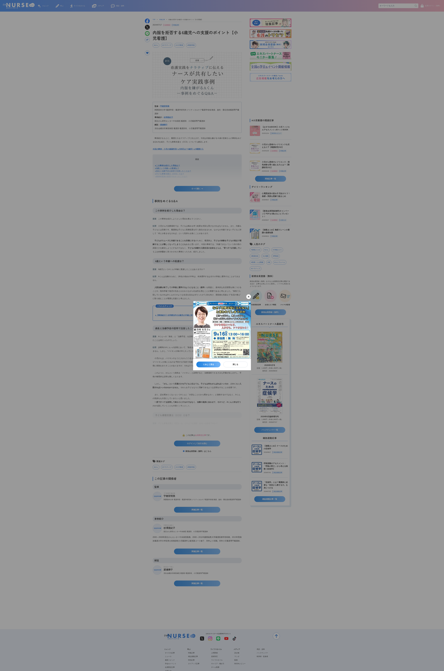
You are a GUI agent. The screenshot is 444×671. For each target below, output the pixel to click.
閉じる (235, 364)
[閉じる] (248, 296)
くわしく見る (208, 364)
